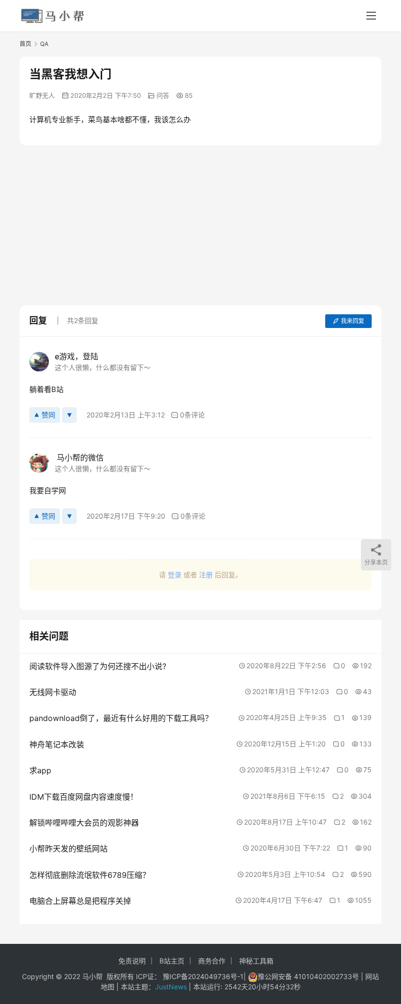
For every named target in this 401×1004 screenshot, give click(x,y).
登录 (174, 574)
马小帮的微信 (79, 457)
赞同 (48, 415)
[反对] (69, 415)
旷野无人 (42, 95)
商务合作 (211, 961)
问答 (162, 95)
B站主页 (171, 961)
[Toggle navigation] (371, 15)
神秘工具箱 (256, 961)
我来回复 (352, 321)
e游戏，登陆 (76, 356)
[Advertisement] (210, 223)
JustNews (172, 986)
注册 (206, 574)
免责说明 (132, 961)
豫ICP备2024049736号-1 (203, 976)
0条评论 (192, 415)
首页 (25, 43)
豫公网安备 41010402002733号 (309, 976)
